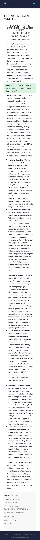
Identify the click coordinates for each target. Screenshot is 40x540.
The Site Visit (8, 523)
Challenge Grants (10, 502)
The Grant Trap (9, 516)
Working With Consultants (14, 512)
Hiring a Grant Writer (12, 499)
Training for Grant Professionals (16, 509)
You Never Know (10, 520)
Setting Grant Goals (11, 506)
